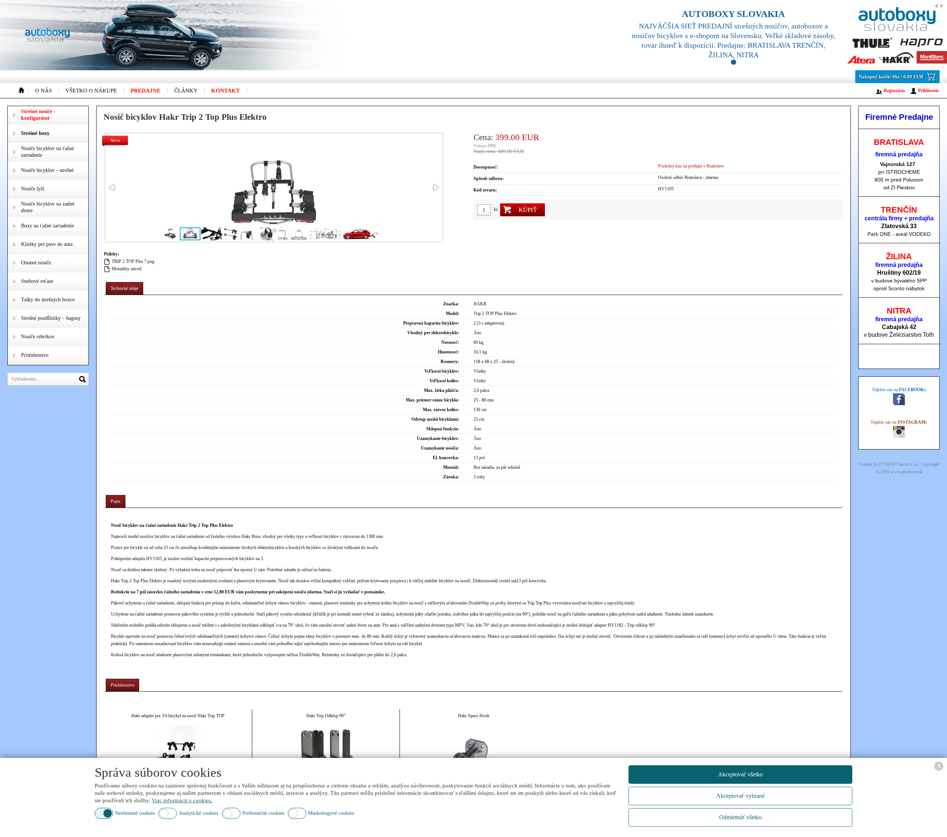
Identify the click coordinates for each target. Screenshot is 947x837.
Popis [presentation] (116, 501)
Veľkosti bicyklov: (441, 371)
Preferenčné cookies (263, 813)
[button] (112, 187)
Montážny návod (126, 268)
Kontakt (225, 91)
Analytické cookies (198, 813)
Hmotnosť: (448, 352)
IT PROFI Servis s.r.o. (899, 464)
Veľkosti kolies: (444, 380)
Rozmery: (450, 361)
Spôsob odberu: (489, 178)
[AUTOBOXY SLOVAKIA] (780, 35)
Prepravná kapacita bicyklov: (431, 323)
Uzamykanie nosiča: (440, 448)
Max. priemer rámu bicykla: (432, 400)
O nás (43, 91)
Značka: (451, 303)
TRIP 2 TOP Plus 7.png (133, 261)
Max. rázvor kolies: (441, 409)
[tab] (124, 288)
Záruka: (451, 477)
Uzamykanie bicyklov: (438, 438)
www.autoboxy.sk (906, 471)
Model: (452, 313)
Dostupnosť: (486, 167)
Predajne (146, 91)
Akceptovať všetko (740, 774)
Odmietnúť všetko (740, 817)
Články (186, 91)
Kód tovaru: (485, 190)
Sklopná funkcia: (442, 428)
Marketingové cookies (331, 813)
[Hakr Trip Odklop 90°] (326, 750)
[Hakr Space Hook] (473, 750)
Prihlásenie (928, 90)
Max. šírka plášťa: (441, 390)
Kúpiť (528, 209)
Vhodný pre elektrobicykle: (433, 332)
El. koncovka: (446, 457)
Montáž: (451, 467)
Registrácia (894, 90)
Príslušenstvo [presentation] (122, 685)
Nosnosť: (450, 342)
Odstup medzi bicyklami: (435, 419)
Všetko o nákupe (91, 91)
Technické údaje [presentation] (124, 288)
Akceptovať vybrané (740, 796)
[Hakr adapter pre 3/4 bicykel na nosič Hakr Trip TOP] (178, 750)
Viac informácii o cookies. (182, 800)
